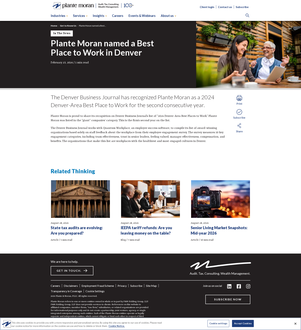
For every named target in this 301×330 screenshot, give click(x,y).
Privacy (122, 285)
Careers (117, 16)
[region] (150, 324)
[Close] (295, 323)
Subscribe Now (228, 299)
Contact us (225, 7)
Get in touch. (69, 270)
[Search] (247, 16)
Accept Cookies (243, 323)
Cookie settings (95, 291)
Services (79, 16)
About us (167, 16)
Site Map (151, 285)
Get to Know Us (68, 25)
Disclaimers (71, 285)
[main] (150, 165)
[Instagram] (248, 286)
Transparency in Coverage (66, 291)
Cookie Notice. (117, 326)
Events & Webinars (142, 16)
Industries (58, 16)
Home (54, 25)
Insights (98, 16)
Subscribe (242, 7)
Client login (207, 7)
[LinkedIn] (229, 286)
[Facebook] (239, 286)
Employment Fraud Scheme (98, 285)
